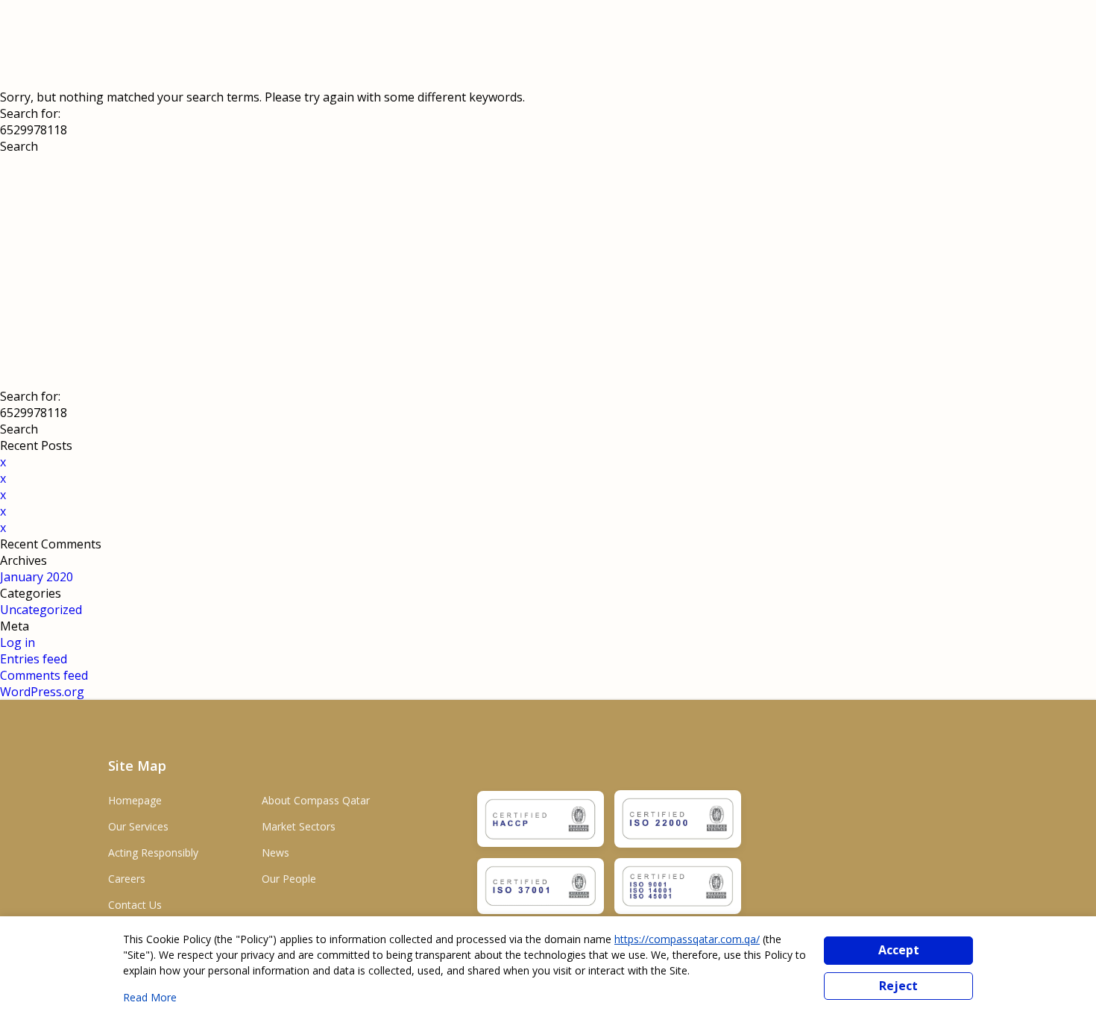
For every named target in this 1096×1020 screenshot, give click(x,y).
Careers (126, 879)
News (275, 852)
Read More (150, 997)
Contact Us (135, 905)
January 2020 (36, 577)
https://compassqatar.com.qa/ (687, 939)
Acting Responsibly (153, 852)
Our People (289, 879)
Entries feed (33, 659)
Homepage (135, 800)
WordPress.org (42, 691)
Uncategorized (41, 609)
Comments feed (44, 675)
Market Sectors (299, 826)
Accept (898, 950)
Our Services (138, 826)
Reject (898, 985)
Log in (17, 642)
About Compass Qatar (316, 800)
